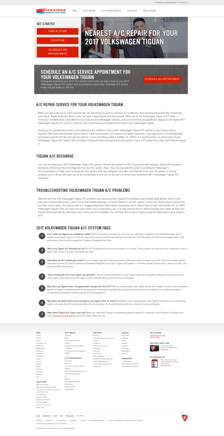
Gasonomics (97, 348)
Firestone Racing (41, 397)
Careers (95, 341)
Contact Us (183, 2)
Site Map (39, 420)
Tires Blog (125, 338)
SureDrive (39, 374)
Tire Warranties (41, 394)
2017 (61, 416)
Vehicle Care (97, 366)
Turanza (38, 361)
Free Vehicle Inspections (72, 374)
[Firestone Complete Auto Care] (51, 11)
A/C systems (65, 123)
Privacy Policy (62, 420)
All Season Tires (41, 343)
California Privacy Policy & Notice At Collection (51, 423)
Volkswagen (46, 416)
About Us (96, 335)
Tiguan (55, 416)
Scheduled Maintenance (72, 382)
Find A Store (57, 31)
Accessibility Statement (96, 420)
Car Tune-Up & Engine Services (75, 366)
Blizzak (38, 341)
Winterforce (40, 354)
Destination (40, 346)
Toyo (37, 377)
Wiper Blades (69, 389)
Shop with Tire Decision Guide (46, 387)
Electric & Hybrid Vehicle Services (75, 371)
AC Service (68, 361)
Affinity (38, 338)
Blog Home (125, 335)
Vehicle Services (70, 387)
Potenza (38, 364)
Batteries (68, 363)
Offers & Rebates (98, 356)
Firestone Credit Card (100, 346)
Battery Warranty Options (130, 364)
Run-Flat (39, 369)
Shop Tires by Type (42, 384)
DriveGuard (40, 351)
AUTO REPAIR (89, 11)
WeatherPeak (40, 348)
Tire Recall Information (43, 400)
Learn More (164, 349)
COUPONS (132, 11)
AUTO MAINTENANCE (111, 11)
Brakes (67, 338)
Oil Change (125, 348)
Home (38, 416)
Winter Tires (40, 407)
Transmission (69, 384)
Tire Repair (68, 348)
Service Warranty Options (130, 366)
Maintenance (126, 351)
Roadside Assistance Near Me (103, 359)
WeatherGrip (40, 356)
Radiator (67, 379)
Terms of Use (50, 420)
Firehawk (39, 372)
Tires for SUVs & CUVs (43, 405)
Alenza (38, 335)
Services (67, 343)
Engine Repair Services (72, 341)
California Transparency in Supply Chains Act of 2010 (125, 420)
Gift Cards (96, 351)
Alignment (68, 335)
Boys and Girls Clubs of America (103, 338)
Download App (166, 365)
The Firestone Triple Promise (102, 364)
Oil (66, 376)
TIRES (74, 11)
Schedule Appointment (100, 361)
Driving (124, 354)
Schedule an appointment (64, 316)
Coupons (57, 40)
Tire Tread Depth (41, 402)
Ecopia (38, 359)
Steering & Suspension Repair (74, 346)
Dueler (38, 366)
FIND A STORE (149, 11)
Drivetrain (68, 369)
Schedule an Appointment (166, 2)
